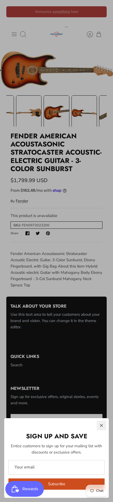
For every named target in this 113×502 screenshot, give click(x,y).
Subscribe (56, 484)
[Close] (101, 425)
